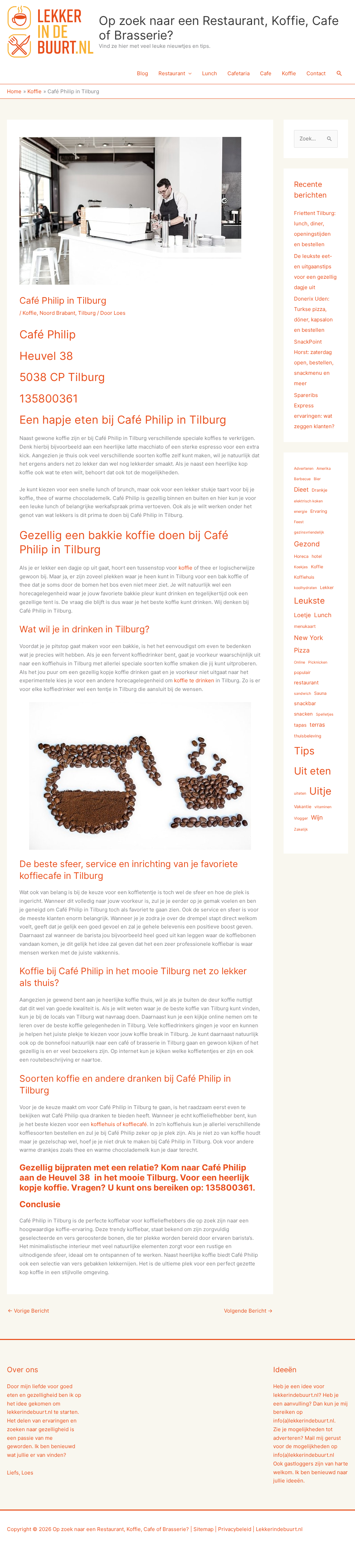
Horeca (301, 556)
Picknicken (317, 662)
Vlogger (301, 818)
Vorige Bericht (28, 1310)
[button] (339, 73)
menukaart (305, 626)
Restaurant (171, 73)
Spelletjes (325, 714)
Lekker (327, 587)
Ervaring (318, 511)
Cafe (265, 73)
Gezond (307, 544)
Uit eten (312, 771)
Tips (304, 751)
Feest (299, 522)
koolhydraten (305, 588)
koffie (185, 567)
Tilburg (87, 313)
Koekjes (301, 567)
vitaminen (322, 807)
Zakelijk (301, 829)
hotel (317, 556)
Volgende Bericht (248, 1310)
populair (302, 672)
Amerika (324, 468)
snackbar (305, 703)
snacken (303, 714)
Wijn (317, 817)
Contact (316, 73)
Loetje (302, 615)
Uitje (320, 791)
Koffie (289, 73)
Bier (317, 479)
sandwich (302, 693)
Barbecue (302, 479)
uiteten (300, 793)
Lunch (209, 73)
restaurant (306, 683)
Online (299, 662)
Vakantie (302, 806)
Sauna (320, 693)
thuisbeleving (307, 735)
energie (300, 511)
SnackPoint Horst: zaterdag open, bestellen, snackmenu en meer (314, 362)
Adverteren (303, 468)
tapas (300, 725)
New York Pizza (308, 644)
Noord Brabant (57, 313)
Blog (142, 73)
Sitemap (203, 1529)
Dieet (301, 489)
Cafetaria (238, 73)
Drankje (319, 490)
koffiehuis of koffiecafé (119, 1124)
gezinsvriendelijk (309, 532)
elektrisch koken (308, 501)
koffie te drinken (194, 680)
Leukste (309, 601)
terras (317, 724)
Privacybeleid (234, 1529)
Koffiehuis (304, 577)
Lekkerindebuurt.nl (279, 1529)
